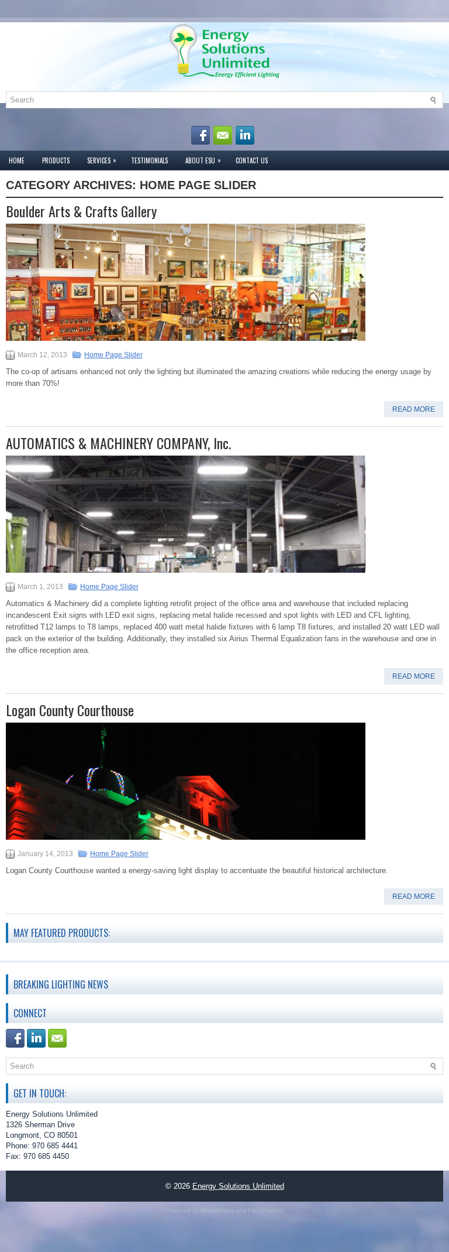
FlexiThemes (266, 1210)
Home (17, 160)
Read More (413, 409)
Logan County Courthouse (70, 709)
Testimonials (149, 160)
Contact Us (252, 160)
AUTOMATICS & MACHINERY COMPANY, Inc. (118, 442)
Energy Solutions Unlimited (238, 1186)
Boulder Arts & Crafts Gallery (81, 210)
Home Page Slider (113, 355)
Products (56, 160)
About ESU (203, 160)
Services (101, 160)
